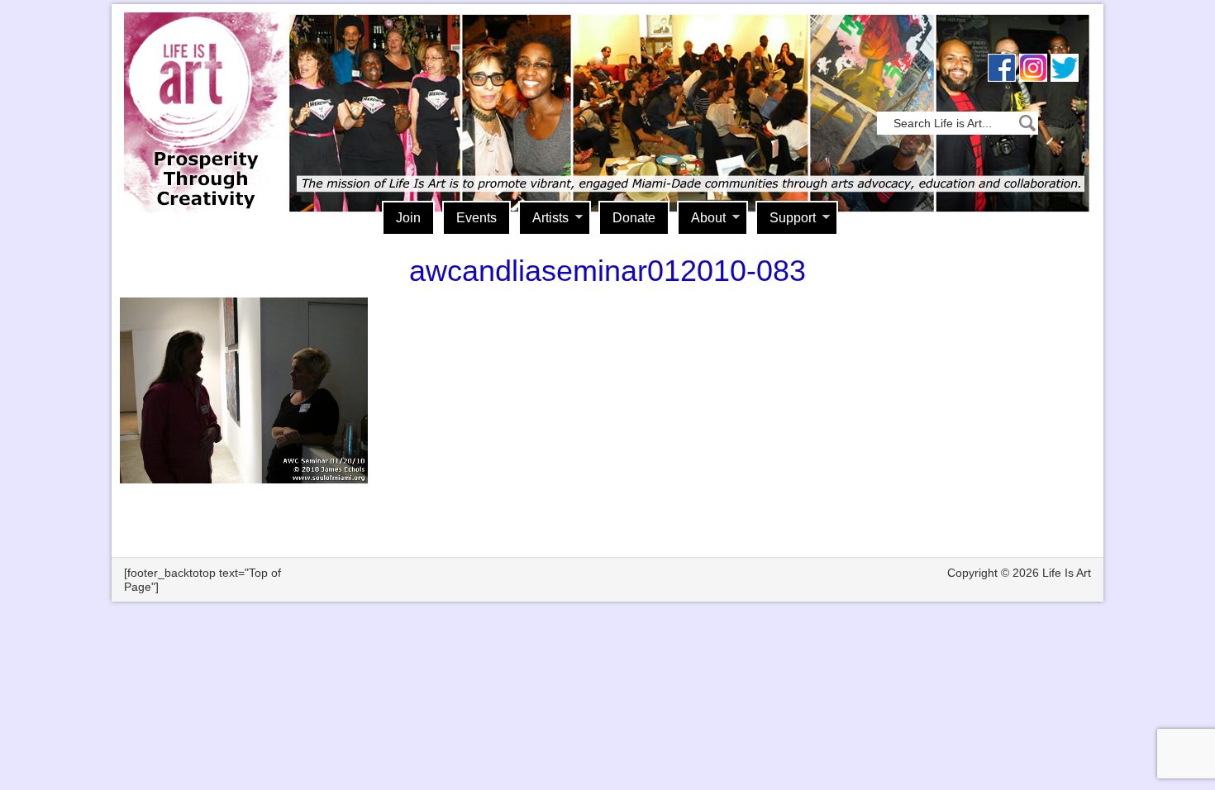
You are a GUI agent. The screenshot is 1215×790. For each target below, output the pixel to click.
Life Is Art (200, 89)
